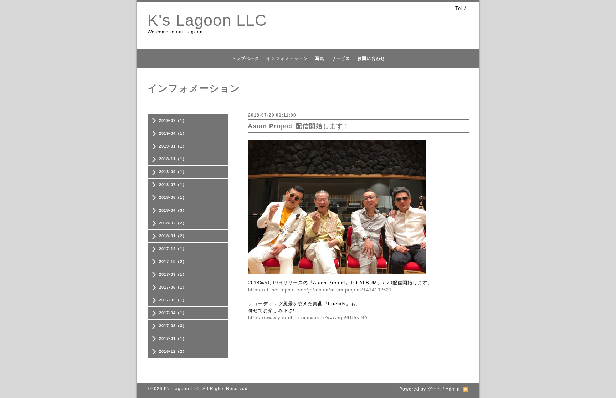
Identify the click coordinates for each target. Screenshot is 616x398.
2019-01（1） (173, 146)
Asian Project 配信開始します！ (299, 126)
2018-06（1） (173, 197)
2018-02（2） (173, 223)
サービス (341, 58)
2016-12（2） (173, 351)
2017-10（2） (173, 261)
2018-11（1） (173, 159)
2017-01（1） (173, 338)
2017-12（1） (173, 249)
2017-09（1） (173, 274)
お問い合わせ (371, 58)
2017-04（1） (173, 313)
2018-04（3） (173, 210)
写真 (319, 58)
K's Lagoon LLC (207, 20)
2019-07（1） (173, 120)
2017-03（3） (173, 326)
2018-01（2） (173, 236)
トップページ (245, 58)
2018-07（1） (173, 184)
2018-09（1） (173, 172)
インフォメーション (287, 58)
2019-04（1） (173, 133)
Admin (453, 389)
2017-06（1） (173, 287)
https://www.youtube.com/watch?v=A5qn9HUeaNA (308, 317)
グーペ (434, 389)
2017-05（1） (173, 300)
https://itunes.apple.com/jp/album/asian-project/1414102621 (320, 290)
